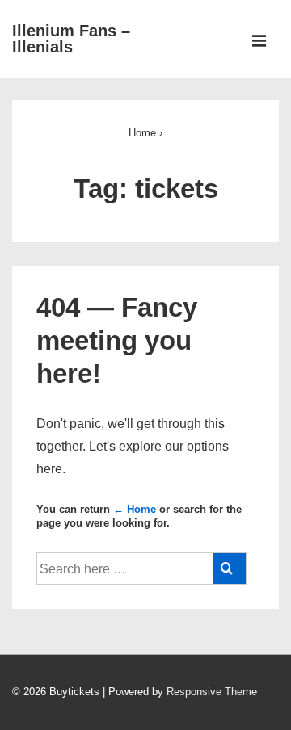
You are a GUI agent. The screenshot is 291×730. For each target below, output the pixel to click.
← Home (134, 509)
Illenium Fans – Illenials (71, 39)
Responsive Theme (212, 692)
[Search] (229, 568)
